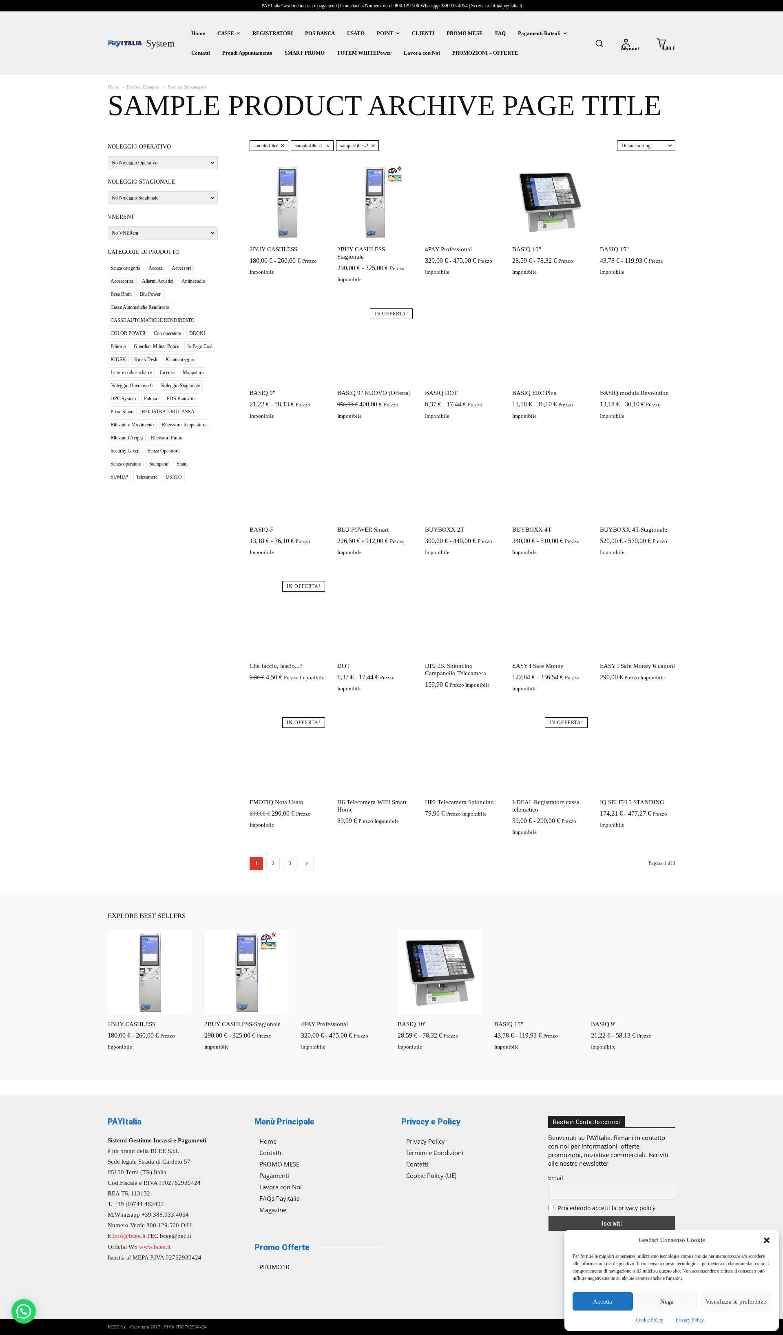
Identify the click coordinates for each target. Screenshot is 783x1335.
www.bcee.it (154, 1247)
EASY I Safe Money (538, 666)
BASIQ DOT (441, 393)
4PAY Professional (448, 249)
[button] (767, 1240)
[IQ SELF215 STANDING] (637, 755)
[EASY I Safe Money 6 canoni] (637, 618)
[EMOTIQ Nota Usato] (287, 755)
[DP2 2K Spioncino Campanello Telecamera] (462, 618)
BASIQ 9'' (262, 393)
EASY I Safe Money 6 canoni (637, 666)
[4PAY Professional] (462, 202)
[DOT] (375, 618)
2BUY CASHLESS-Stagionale (242, 1024)
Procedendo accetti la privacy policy (605, 1208)
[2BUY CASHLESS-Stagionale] (375, 202)
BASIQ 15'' (614, 249)
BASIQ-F (261, 529)
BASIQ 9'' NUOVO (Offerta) (374, 393)
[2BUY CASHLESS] (287, 202)
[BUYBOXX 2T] (462, 482)
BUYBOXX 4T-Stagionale (633, 529)
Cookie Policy (649, 1320)
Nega (667, 1301)
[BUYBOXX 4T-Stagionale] (637, 482)
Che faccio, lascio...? (276, 666)
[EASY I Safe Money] (550, 618)
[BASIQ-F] (287, 482)
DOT (343, 666)
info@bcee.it (129, 1236)
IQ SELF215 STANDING (632, 802)
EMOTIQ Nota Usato (276, 802)
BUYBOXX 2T (444, 529)
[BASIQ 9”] (287, 346)
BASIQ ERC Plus (534, 393)
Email (555, 1178)
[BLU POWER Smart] (375, 482)
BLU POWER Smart (363, 529)
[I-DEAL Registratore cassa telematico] (550, 755)
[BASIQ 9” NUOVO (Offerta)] (375, 346)
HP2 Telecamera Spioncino (459, 802)
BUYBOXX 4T (531, 529)
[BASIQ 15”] (637, 202)
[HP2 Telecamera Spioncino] (462, 755)
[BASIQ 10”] (550, 202)
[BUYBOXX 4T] (550, 482)
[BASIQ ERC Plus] (550, 346)
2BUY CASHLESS (273, 249)
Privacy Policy (690, 1320)
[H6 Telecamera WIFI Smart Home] (375, 755)
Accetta (602, 1301)
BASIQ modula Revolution (634, 393)
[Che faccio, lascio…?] (287, 618)
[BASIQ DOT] (462, 346)
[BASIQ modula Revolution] (637, 346)
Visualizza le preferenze (736, 1301)
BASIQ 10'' (526, 249)
